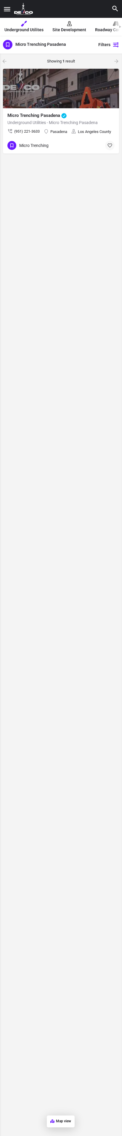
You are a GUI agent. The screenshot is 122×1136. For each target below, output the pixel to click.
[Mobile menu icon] (7, 9)
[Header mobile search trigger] (115, 8)
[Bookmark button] (110, 145)
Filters (104, 44)
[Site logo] (24, 9)
